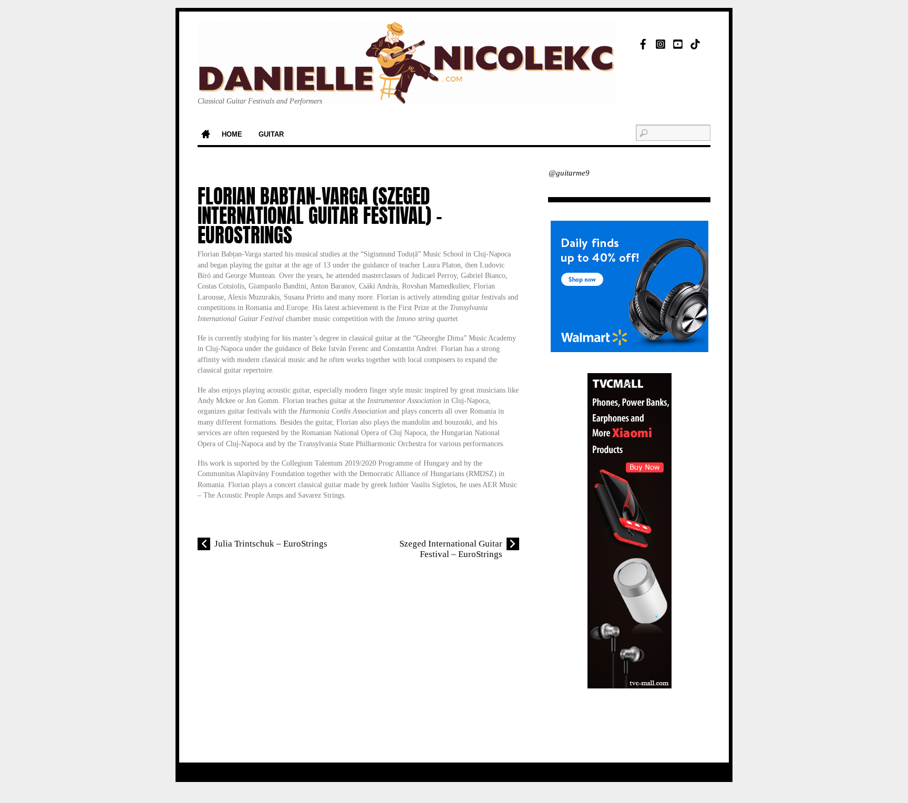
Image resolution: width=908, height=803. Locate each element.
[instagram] (660, 42)
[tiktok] (695, 42)
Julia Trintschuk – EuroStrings (270, 544)
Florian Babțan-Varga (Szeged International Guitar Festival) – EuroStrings (320, 215)
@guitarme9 (569, 173)
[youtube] (677, 42)
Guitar (271, 134)
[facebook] (643, 42)
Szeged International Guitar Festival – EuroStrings (450, 549)
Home (205, 135)
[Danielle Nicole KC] (406, 87)
